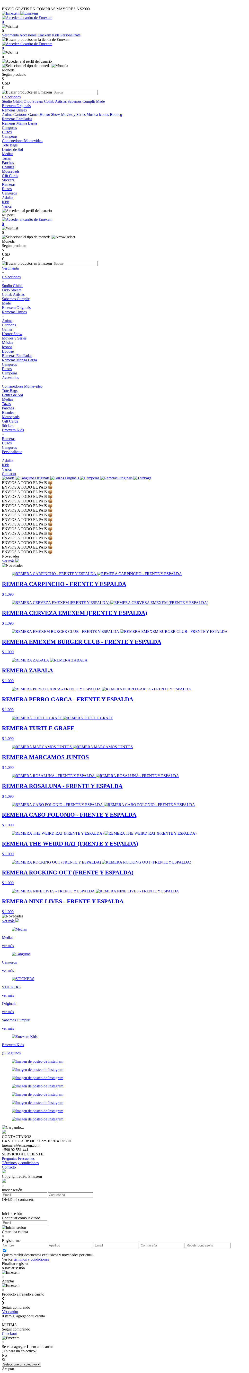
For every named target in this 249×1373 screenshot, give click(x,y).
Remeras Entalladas (17, 356)
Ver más (8, 561)
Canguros (9, 364)
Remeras (8, 439)
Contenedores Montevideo (22, 386)
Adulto (7, 460)
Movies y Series (73, 114)
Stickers (8, 426)
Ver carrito (10, 1312)
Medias (7, 399)
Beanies (8, 412)
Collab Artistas (55, 101)
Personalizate (70, 35)
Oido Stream (33, 101)
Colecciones (11, 277)
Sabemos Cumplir (81, 101)
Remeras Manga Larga (19, 360)
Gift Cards (10, 421)
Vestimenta (10, 35)
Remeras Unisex (14, 312)
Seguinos (14, 1053)
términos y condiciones (31, 1259)
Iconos (104, 114)
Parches (8, 408)
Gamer (33, 114)
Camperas (9, 373)
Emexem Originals (16, 307)
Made (100, 101)
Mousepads (10, 417)
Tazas (6, 404)
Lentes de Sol (12, 395)
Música (92, 114)
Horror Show (50, 114)
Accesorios (28, 35)
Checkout (9, 1333)
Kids (5, 465)
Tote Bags (10, 391)
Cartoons (20, 114)
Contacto (9, 474)
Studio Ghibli (12, 101)
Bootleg (116, 114)
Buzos (7, 369)
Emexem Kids (48, 35)
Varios (7, 469)
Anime (7, 114)
